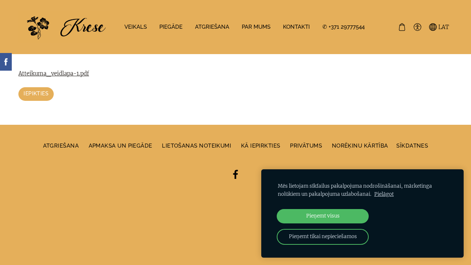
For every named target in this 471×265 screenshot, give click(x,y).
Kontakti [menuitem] (296, 27)
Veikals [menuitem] (135, 27)
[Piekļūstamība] (417, 27)
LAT (443, 27)
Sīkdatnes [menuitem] (412, 145)
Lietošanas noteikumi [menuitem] (196, 145)
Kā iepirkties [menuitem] (260, 145)
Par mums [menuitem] (256, 27)
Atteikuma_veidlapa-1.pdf (53, 73)
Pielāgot (384, 194)
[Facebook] (235, 174)
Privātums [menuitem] (306, 145)
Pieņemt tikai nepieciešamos (323, 236)
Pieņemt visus (323, 216)
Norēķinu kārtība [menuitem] (360, 145)
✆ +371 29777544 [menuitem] (343, 27)
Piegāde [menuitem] (171, 27)
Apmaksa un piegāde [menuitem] (120, 145)
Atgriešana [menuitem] (212, 27)
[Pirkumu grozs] (402, 27)
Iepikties (36, 93)
